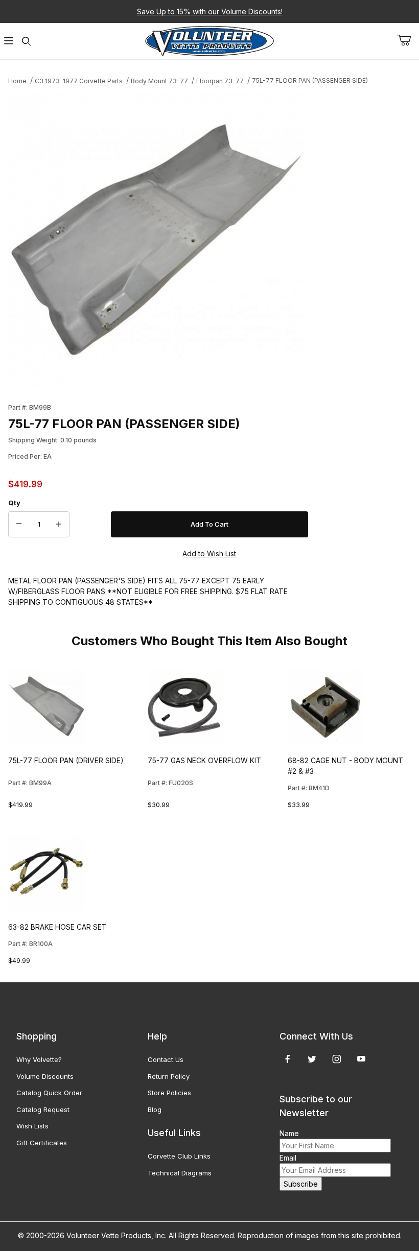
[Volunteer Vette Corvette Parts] (209, 40)
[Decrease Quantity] (19, 524)
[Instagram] (336, 1059)
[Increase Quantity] (59, 524)
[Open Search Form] (26, 41)
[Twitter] (312, 1059)
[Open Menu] (8, 41)
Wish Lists (32, 1126)
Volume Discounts (45, 1076)
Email (288, 1157)
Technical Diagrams (180, 1173)
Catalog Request (42, 1109)
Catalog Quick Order (49, 1093)
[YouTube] (361, 1059)
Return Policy (169, 1076)
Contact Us (165, 1059)
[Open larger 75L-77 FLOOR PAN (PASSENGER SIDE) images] (158, 241)
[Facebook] (288, 1059)
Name (289, 1133)
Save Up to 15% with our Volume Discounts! (210, 11)
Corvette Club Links (179, 1156)
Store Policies (169, 1093)
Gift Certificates (41, 1143)
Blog (154, 1109)
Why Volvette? (39, 1059)
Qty (14, 503)
